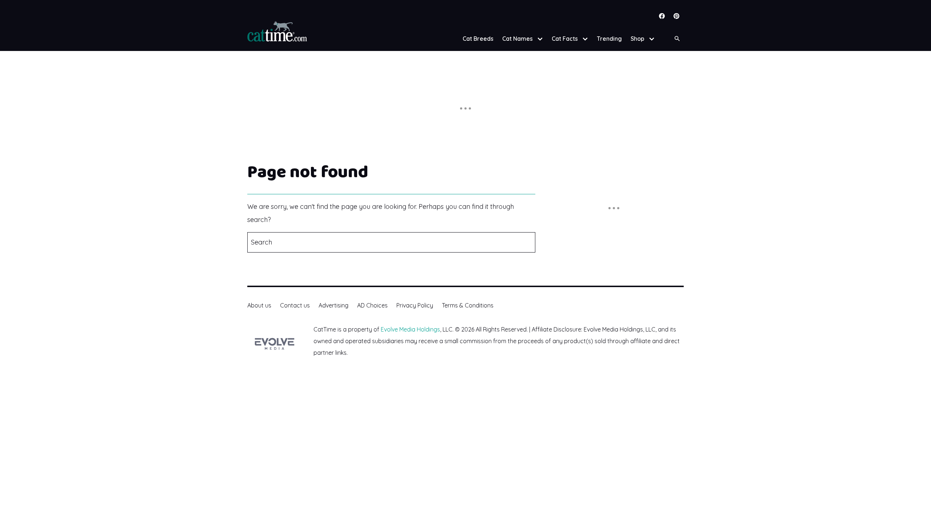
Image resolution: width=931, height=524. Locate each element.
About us (259, 305)
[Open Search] (677, 38)
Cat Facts (565, 38)
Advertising (333, 305)
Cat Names (517, 38)
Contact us (295, 305)
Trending (609, 38)
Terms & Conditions (468, 305)
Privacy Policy (414, 305)
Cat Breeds (478, 38)
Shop (637, 38)
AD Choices (372, 305)
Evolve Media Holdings (410, 329)
